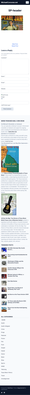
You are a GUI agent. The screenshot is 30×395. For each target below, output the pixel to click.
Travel (3, 375)
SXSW (2, 366)
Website (3, 88)
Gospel (3, 347)
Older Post (15, 44)
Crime (2, 329)
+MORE (3, 320)
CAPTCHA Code (5, 105)
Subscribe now (12, 131)
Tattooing (3, 369)
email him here (9, 141)
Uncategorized (5, 378)
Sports (3, 363)
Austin (3, 323)
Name (3, 76)
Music (2, 357)
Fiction (3, 338)
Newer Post (15, 46)
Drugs (2, 332)
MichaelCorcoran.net (9, 2)
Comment (4, 57)
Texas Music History (6, 372)
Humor (3, 354)
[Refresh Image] (15, 98)
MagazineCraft (20, 388)
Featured (3, 335)
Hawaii (3, 351)
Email (3, 82)
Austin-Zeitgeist (5, 326)
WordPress (10, 388)
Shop (2, 360)
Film (2, 341)
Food (2, 344)
